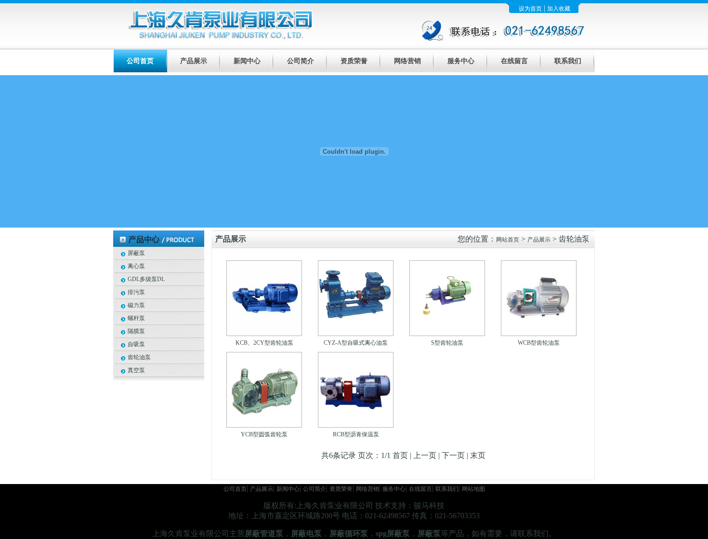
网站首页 (507, 239)
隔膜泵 (136, 331)
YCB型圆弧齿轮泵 (264, 434)
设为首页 (530, 8)
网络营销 (407, 61)
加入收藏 (558, 8)
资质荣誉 (354, 61)
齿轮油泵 (139, 357)
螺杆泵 (136, 318)
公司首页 (140, 61)
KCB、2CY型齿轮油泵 (264, 342)
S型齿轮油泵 (447, 342)
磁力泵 (136, 305)
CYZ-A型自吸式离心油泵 (356, 342)
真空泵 (136, 370)
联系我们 (567, 61)
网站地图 (473, 488)
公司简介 (300, 61)
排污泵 (136, 292)
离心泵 (136, 266)
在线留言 (514, 61)
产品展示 (193, 61)
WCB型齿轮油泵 (539, 342)
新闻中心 (247, 61)
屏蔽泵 (136, 253)
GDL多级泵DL (146, 279)
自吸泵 (136, 344)
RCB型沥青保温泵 (356, 434)
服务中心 (460, 61)
